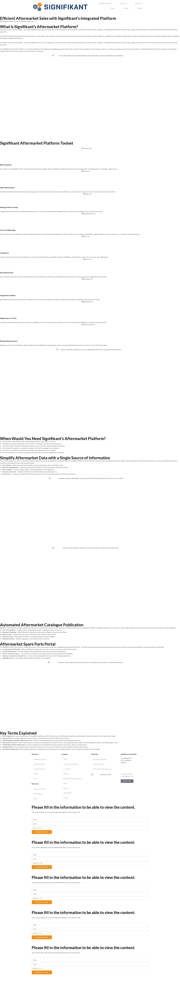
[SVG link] (60, 7)
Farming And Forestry (100, 759)
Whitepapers (38, 794)
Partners (66, 774)
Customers (67, 769)
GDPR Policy (67, 793)
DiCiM (36, 774)
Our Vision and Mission (70, 764)
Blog (35, 798)
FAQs (35, 778)
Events (65, 788)
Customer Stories (39, 789)
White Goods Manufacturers (102, 769)
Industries (123, 3)
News (65, 783)
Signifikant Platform (40, 759)
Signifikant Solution (105, 3)
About (113, 8)
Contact (126, 8)
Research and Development (72, 778)
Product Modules (39, 769)
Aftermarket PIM (39, 764)
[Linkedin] (123, 768)
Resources (138, 3)
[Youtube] (128, 768)
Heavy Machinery (98, 764)
